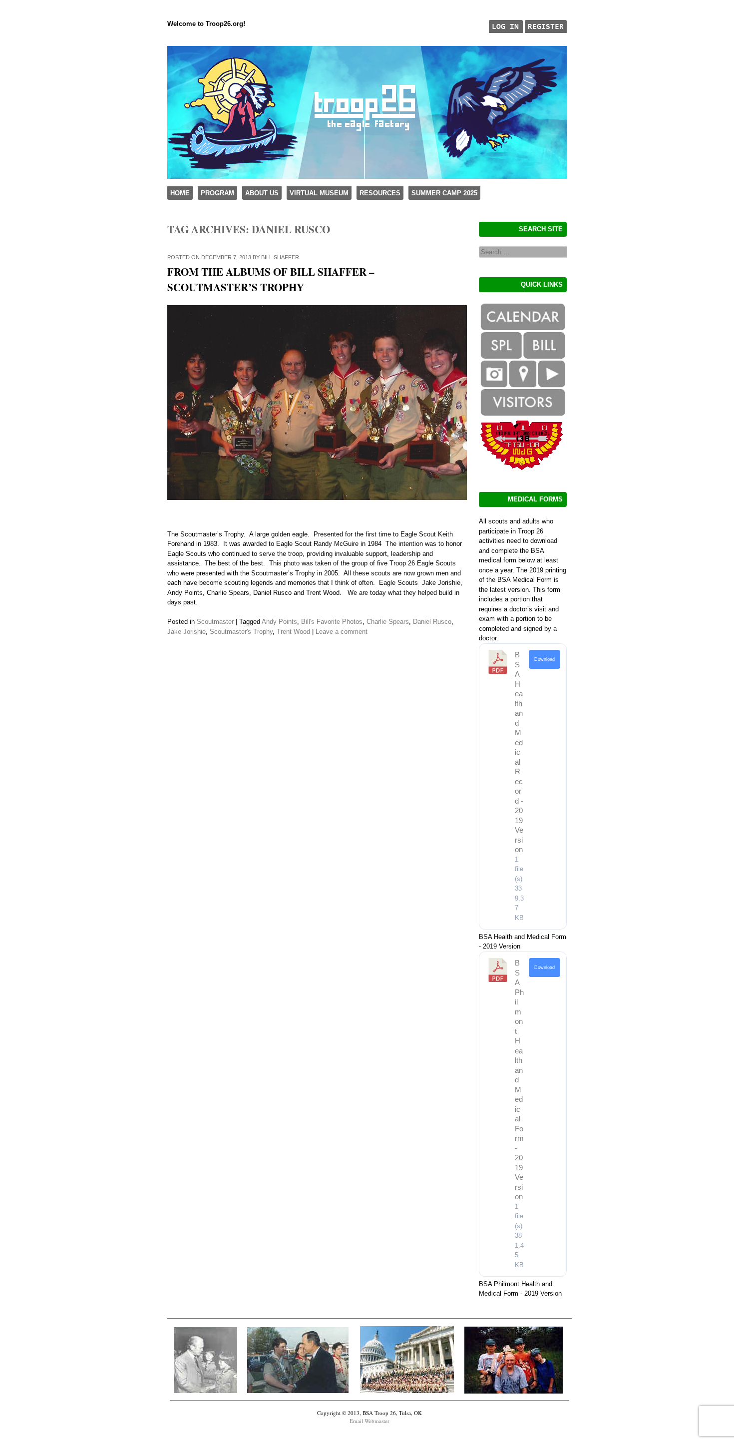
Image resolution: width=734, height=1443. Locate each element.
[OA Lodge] (522, 468)
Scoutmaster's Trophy (241, 631)
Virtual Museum (319, 193)
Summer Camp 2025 (444, 193)
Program (217, 193)
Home (180, 193)
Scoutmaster (215, 621)
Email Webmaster (369, 1421)
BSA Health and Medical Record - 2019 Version (519, 752)
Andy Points (279, 621)
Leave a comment (341, 631)
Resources (380, 193)
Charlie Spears (388, 621)
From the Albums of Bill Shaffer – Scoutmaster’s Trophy (270, 279)
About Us (262, 193)
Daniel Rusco (432, 621)
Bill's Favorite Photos (332, 621)
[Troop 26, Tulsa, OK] (367, 176)
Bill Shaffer (280, 257)
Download (544, 659)
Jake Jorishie (186, 631)
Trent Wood (293, 631)
